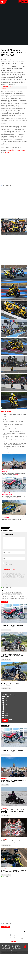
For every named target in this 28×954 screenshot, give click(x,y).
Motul (6, 698)
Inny (6, 717)
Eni (5, 711)
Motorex (6, 713)
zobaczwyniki (10, 720)
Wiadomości (3, 749)
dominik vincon (13, 598)
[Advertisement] (14, 170)
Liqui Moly (7, 709)
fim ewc (22, 596)
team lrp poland (14, 596)
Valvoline (7, 702)
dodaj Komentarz (9, 569)
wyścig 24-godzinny (17, 592)
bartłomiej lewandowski (14, 594)
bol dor (4, 594)
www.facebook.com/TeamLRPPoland (16, 150)
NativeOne (14, 523)
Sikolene (7, 707)
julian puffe (22, 598)
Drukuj (11, 59)
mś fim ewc (5, 598)
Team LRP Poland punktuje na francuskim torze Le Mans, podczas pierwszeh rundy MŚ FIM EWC (14, 443)
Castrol (6, 700)
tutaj (7, 949)
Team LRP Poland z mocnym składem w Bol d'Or (15, 431)
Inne (17, 45)
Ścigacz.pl (2, 2)
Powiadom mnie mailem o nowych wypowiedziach (12, 563)
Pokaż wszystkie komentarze (7, 530)
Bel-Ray (6, 715)
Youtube (7, 152)
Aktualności (20, 45)
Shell (6, 705)
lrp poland (5, 596)
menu (26, 1)
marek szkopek (6, 592)
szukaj (23, 2)
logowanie (20, 2)
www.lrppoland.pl (9, 149)
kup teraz (14, 942)
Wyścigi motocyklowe (12, 45)
